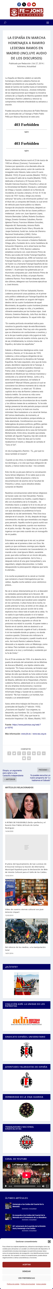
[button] (49, 1241)
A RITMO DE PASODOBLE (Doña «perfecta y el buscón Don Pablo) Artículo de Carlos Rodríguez (25, 825)
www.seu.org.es (39, 734)
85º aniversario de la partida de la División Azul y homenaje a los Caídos (29, 1227)
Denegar (26, 1271)
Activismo (21, 66)
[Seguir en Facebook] (19, 4)
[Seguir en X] (24, 4)
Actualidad (31, 66)
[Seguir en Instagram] (29, 4)
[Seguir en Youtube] (34, 4)
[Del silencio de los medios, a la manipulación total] (26, 931)
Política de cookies (13, 1284)
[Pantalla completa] (47, 1186)
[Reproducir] (6, 1186)
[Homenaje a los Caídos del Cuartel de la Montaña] (8, 1206)
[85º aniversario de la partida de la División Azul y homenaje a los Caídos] (8, 1228)
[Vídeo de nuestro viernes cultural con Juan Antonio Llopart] (26, 892)
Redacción (26, 63)
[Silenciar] (43, 1186)
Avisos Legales (41, 1284)
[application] (26, 1175)
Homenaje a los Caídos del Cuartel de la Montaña (28, 1205)
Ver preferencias (26, 1278)
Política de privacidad (28, 1284)
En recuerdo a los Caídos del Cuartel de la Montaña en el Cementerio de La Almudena (29, 1216)
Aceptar (27, 1264)
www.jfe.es (26, 734)
